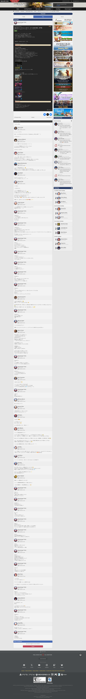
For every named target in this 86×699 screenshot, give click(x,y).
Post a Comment (18, 641)
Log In (33, 646)
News (32, 667)
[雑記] (16, 29)
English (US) (76, 1)
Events (62, 16)
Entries (33, 117)
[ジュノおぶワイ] (33, 29)
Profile (23, 16)
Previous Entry (18, 117)
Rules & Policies (28, 670)
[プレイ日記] (19, 29)
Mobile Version (44, 651)
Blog (43, 16)
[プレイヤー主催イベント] (25, 29)
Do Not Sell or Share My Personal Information (55, 670)
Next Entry (49, 117)
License (22, 670)
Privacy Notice (35, 670)
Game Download (43, 658)
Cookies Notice (42, 670)
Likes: (50, 109)
